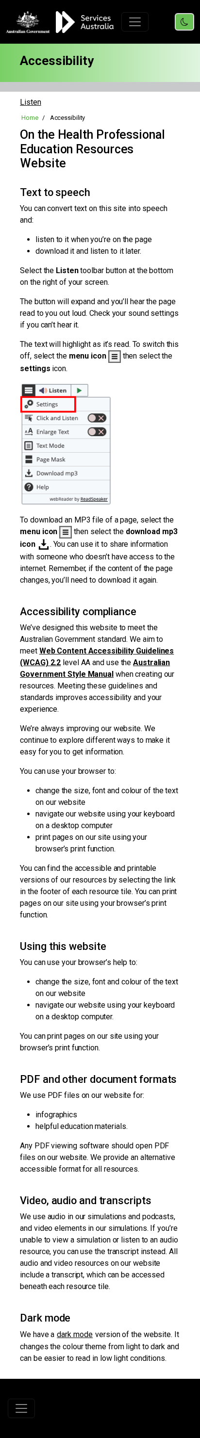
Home (29, 117)
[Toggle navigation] (135, 22)
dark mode (75, 1334)
